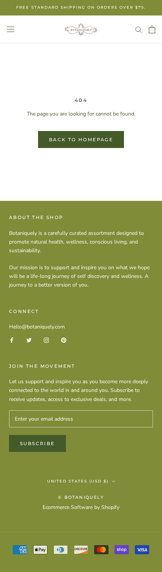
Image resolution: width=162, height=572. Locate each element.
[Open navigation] (10, 29)
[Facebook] (11, 339)
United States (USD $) (78, 481)
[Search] (138, 29)
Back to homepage (81, 139)
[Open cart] (152, 29)
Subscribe (37, 443)
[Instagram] (46, 339)
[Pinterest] (63, 339)
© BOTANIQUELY (81, 497)
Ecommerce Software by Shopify (81, 507)
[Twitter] (29, 339)
